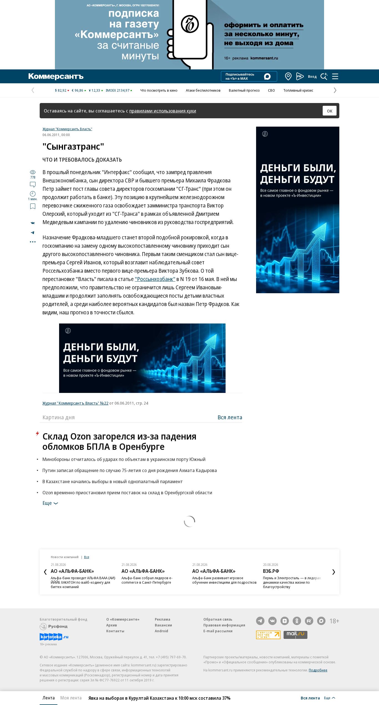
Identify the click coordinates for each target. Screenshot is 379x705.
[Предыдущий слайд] (45, 572)
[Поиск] (324, 76)
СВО (271, 90)
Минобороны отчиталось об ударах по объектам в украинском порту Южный (124, 459)
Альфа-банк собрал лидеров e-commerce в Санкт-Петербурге (147, 580)
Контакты (115, 630)
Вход (312, 76)
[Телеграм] (260, 621)
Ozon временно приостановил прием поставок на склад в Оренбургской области (127, 492)
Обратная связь (217, 619)
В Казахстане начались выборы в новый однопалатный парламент (112, 481)
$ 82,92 (60, 90)
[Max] (321, 621)
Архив (111, 625)
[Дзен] (285, 621)
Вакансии (163, 625)
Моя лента (71, 698)
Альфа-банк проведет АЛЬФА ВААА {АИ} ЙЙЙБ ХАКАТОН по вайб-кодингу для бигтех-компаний (83, 582)
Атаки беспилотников (203, 90)
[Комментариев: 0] (32, 184)
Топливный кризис (298, 90)
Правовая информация (224, 625)
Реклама (162, 619)
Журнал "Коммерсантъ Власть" (67, 128)
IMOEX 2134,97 (117, 90)
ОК (329, 111)
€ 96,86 (77, 90)
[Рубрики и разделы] (335, 76)
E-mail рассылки (218, 630)
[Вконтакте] (272, 621)
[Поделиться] (32, 223)
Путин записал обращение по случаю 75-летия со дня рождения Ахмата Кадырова (129, 470)
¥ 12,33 (94, 90)
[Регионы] (288, 76)
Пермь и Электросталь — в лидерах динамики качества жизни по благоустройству (292, 582)
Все (86, 557)
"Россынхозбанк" (155, 279)
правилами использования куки (162, 110)
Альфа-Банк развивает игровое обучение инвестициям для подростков (224, 580)
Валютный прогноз (244, 90)
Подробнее (318, 670)
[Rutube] (309, 621)
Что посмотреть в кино (159, 90)
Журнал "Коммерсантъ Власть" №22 (75, 403)
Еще (47, 503)
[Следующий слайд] (333, 572)
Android (161, 630)
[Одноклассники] (297, 621)
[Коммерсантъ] (56, 76)
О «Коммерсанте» (123, 619)
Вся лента (230, 417)
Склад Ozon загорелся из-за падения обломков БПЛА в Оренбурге (119, 441)
